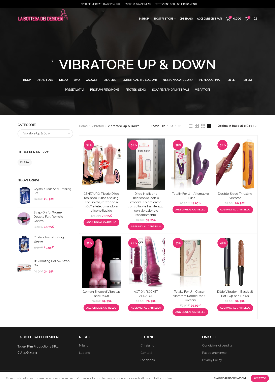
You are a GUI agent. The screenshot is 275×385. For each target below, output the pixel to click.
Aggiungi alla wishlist (118, 163)
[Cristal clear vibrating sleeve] (24, 244)
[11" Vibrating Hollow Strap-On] (24, 268)
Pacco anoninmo (214, 353)
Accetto (259, 378)
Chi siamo (147, 345)
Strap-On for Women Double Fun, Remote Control (48, 217)
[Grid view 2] (197, 126)
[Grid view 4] (209, 126)
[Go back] (54, 61)
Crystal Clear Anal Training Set (52, 191)
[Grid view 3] (203, 126)
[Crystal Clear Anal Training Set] (24, 195)
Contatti (146, 353)
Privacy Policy (212, 360)
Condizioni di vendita (217, 345)
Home (83, 126)
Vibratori (98, 126)
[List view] (190, 126)
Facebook (148, 360)
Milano (84, 345)
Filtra (24, 162)
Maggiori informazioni (230, 378)
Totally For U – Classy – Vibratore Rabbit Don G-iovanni (190, 296)
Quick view (118, 154)
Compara (118, 145)
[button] (101, 222)
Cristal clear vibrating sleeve (49, 239)
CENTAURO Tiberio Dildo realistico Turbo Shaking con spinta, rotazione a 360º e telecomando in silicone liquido (101, 202)
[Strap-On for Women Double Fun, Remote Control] (24, 219)
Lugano (84, 353)
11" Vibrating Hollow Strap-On (52, 263)
